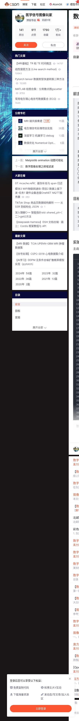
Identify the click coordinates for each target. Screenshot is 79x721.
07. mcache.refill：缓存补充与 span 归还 (38, 183)
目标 (17, 310)
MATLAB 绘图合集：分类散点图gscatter (38, 90)
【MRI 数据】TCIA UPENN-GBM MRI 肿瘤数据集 (39, 245)
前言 (17, 304)
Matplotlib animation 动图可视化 (44, 160)
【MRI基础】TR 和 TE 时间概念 (39, 63)
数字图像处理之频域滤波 (39, 166)
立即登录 (41, 708)
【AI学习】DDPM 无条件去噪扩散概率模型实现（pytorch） (39, 261)
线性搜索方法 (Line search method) (36, 71)
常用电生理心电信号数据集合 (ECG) (36, 100)
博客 (25, 4)
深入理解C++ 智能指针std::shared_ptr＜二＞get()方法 (38, 214)
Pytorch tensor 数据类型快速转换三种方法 (39, 81)
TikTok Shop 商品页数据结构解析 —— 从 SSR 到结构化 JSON (39, 204)
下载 (33, 4)
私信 (53, 45)
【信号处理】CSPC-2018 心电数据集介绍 (39, 253)
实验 (17, 317)
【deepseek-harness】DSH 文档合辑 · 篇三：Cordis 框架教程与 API (39, 223)
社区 (42, 4)
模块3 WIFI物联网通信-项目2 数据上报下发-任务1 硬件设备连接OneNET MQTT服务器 (38, 192)
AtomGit (57, 4)
